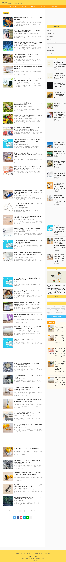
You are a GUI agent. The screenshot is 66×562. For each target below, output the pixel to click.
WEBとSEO (43, 6)
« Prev (10, 510)
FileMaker (49, 310)
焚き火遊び (32, 106)
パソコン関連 (33, 6)
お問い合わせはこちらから (56, 316)
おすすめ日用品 (23, 45)
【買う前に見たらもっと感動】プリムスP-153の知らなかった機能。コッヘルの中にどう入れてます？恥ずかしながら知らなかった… (28, 154)
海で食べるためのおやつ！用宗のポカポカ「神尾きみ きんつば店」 (59, 153)
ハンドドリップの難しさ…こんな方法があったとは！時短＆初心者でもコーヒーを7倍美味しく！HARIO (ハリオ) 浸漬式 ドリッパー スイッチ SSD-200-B (60, 244)
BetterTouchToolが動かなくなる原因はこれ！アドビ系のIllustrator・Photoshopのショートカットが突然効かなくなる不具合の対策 (28, 141)
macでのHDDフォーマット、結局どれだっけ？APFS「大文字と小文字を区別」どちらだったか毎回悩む (60, 64)
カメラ (21, 488)
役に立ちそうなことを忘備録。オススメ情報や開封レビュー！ (33, 558)
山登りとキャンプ (12, 6)
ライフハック (28, 45)
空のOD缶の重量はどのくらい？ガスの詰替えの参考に (26, 448)
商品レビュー (34, 33)
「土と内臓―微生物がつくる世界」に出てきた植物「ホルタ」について (59, 75)
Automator (22, 231)
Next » (35, 510)
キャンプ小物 (29, 33)
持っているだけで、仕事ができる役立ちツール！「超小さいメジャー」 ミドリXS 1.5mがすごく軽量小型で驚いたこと (60, 186)
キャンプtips (22, 106)
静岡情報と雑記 (54, 6)
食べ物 (35, 118)
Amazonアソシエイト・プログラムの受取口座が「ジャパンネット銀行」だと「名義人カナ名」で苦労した (59, 229)
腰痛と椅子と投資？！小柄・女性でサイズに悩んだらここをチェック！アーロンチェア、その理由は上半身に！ (59, 199)
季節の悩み (33, 45)
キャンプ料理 (27, 106)
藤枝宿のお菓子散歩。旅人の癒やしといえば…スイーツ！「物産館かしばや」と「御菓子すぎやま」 (59, 116)
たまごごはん (4, 2)
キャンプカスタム (23, 33)
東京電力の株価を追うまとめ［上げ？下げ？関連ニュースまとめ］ (59, 84)
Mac (27, 144)
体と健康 (32, 69)
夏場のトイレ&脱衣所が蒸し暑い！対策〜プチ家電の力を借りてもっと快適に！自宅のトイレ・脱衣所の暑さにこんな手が (28, 254)
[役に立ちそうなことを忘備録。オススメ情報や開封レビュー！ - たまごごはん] (24, 517)
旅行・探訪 (22, 21)
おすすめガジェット (25, 195)
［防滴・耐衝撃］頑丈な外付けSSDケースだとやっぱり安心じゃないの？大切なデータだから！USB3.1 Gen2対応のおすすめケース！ (28, 192)
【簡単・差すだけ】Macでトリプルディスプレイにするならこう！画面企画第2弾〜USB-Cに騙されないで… (59, 258)
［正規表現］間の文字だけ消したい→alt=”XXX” (25, 339)
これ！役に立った (22, 6)
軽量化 (38, 33)
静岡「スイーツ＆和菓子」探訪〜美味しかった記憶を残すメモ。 (59, 144)
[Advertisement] (22, 95)
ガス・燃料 (22, 157)
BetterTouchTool (23, 144)
